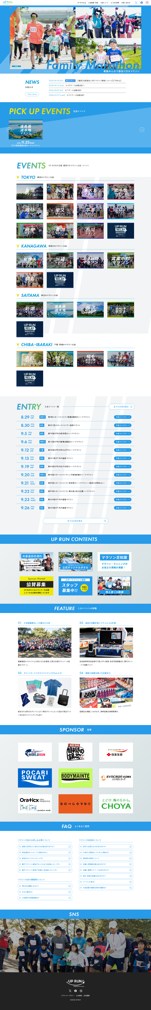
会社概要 (87, 995)
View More (32, 94)
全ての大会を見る (121, 407)
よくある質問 (115, 2)
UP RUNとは (81, 2)
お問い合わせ (126, 2)
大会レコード (105, 2)
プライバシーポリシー (68, 995)
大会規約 (79, 995)
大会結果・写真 (93, 2)
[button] (13, 66)
